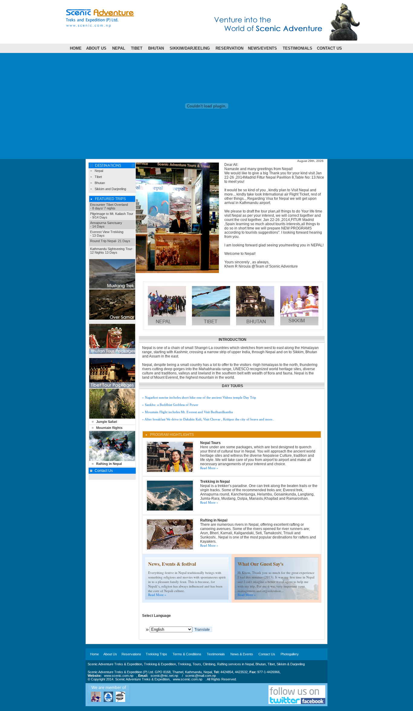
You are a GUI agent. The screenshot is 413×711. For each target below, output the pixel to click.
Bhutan (156, 48)
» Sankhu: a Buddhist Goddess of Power (170, 405)
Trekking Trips (156, 654)
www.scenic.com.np (118, 675)
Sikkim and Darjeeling (110, 189)
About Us (96, 48)
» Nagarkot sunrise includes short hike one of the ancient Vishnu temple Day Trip (199, 397)
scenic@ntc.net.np (164, 675)
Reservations (131, 654)
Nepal (118, 48)
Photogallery (290, 654)
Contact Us (329, 48)
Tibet (136, 48)
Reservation (229, 48)
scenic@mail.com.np (200, 675)
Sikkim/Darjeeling (190, 48)
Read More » (209, 468)
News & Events (241, 654)
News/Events (262, 48)
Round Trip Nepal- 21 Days (110, 241)
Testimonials (297, 48)
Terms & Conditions (187, 654)
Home (76, 48)
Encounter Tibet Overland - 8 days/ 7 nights (109, 206)
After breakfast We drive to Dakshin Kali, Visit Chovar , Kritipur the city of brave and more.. (209, 419)
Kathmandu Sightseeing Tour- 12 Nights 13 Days (111, 250)
